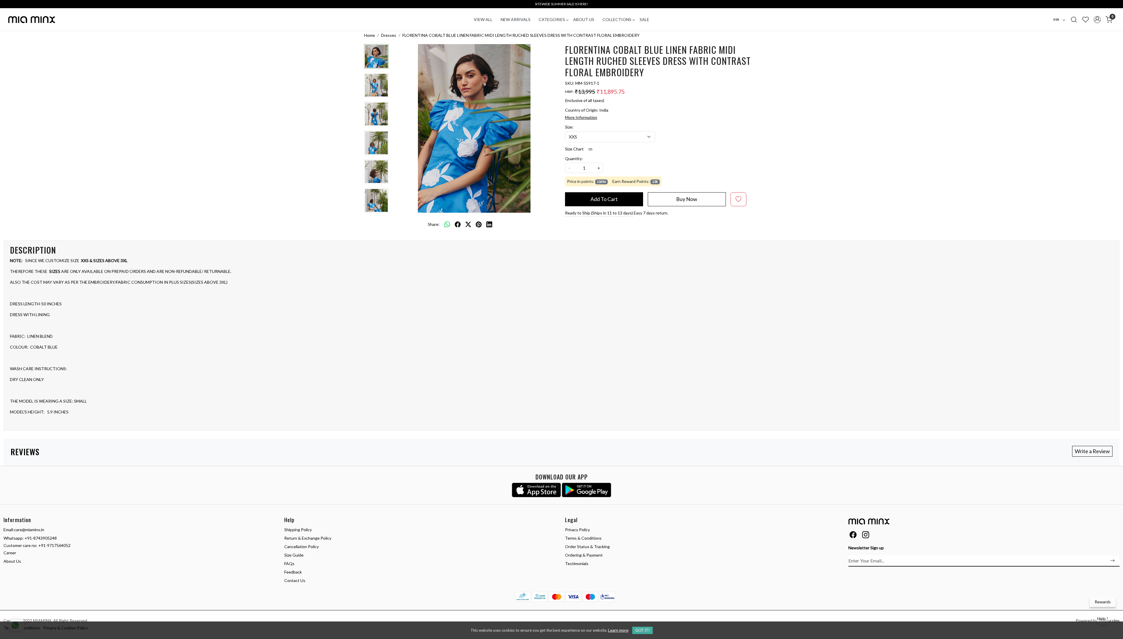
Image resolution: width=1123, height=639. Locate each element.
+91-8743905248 (41, 538)
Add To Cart (604, 199)
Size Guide (294, 555)
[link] (1074, 19)
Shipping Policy (298, 529)
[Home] (31, 19)
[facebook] (457, 224)
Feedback (293, 571)
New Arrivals (516, 19)
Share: (434, 224)
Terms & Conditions (583, 538)
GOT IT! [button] (642, 630)
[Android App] (586, 490)
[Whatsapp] (447, 224)
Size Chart (575, 148)
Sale (644, 19)
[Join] (1112, 560)
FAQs (289, 563)
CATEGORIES (552, 19)
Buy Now (686, 199)
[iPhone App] (536, 490)
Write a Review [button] (1092, 451)
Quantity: (574, 158)
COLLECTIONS (616, 19)
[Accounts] (1097, 19)
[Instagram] (865, 535)
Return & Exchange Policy (307, 538)
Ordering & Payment (584, 555)
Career (10, 552)
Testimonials (576, 563)
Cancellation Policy (301, 546)
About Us (583, 19)
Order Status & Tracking (587, 546)
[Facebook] (853, 535)
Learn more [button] (618, 630)
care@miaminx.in (29, 529)
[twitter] (468, 224)
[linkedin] (489, 224)
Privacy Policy (577, 529)
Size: (569, 126)
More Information (581, 117)
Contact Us (294, 580)
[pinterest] (478, 224)
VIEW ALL (483, 19)
